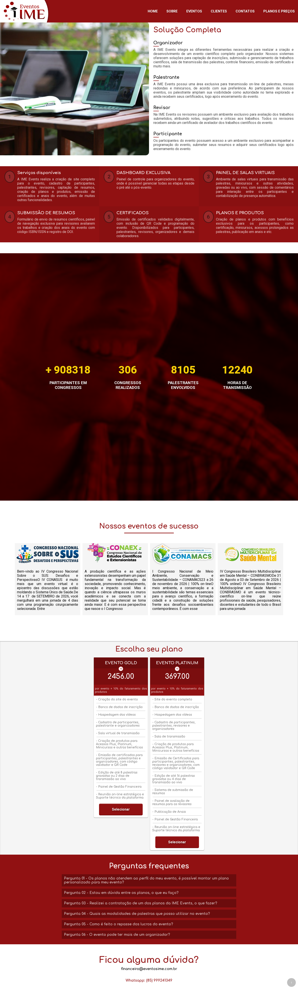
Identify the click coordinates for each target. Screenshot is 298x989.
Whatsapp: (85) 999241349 (149, 980)
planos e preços (279, 11)
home (153, 11)
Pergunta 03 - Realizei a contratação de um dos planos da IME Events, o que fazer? (140, 903)
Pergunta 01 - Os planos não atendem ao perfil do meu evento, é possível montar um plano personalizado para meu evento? (146, 880)
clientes (219, 11)
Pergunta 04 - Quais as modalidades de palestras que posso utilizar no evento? (137, 914)
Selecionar (121, 809)
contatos (245, 11)
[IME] (25, 11)
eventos (194, 11)
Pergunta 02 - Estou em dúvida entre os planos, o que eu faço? (121, 893)
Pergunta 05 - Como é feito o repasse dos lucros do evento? (118, 924)
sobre (172, 11)
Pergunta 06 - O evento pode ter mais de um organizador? (117, 935)
